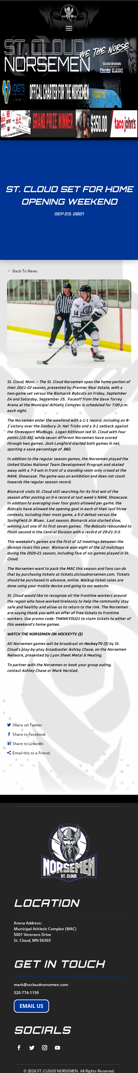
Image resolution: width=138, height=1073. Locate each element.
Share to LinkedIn (28, 743)
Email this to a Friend (31, 753)
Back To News (25, 271)
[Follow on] (19, 1048)
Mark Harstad (64, 671)
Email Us (31, 1005)
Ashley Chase (34, 671)
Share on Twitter (27, 725)
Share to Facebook (29, 734)
